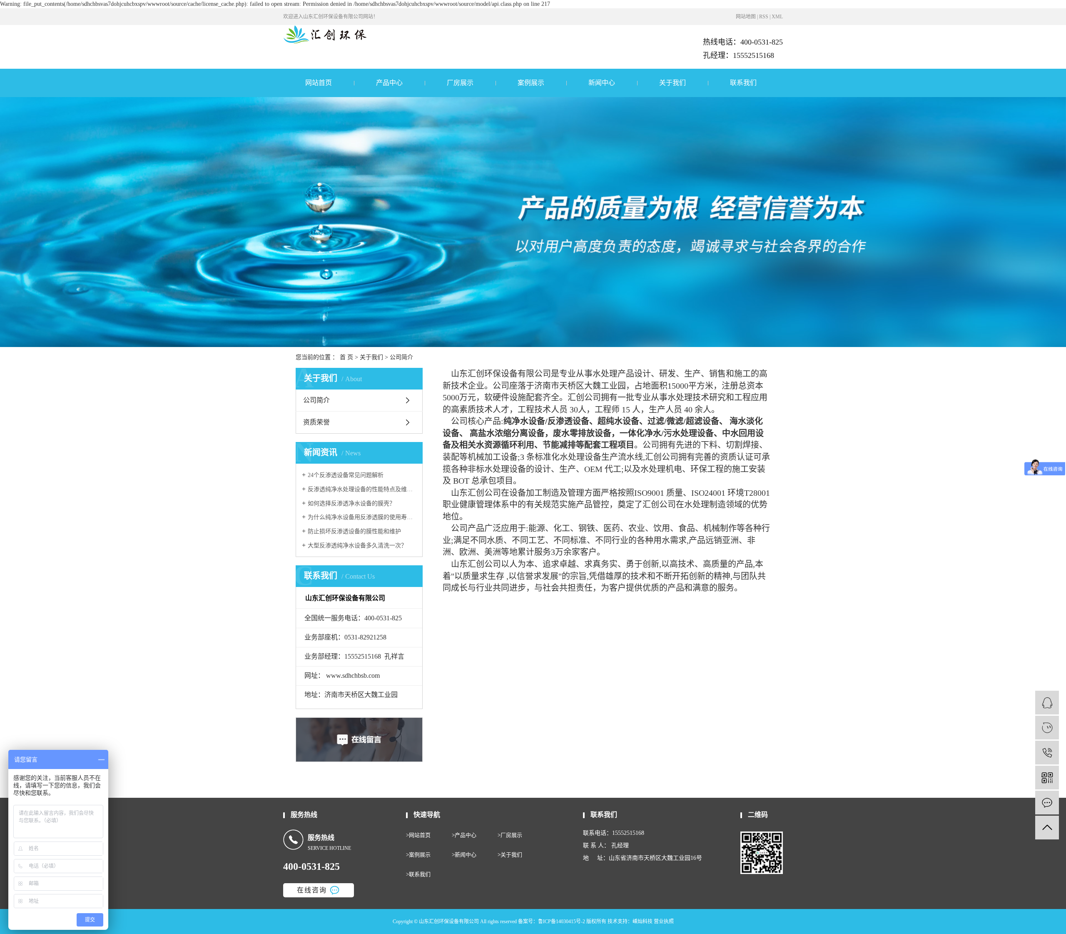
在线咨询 (312, 890)
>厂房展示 (510, 835)
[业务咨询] (1047, 702)
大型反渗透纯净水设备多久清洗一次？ (357, 545)
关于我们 (672, 82)
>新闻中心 (464, 855)
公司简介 (316, 400)
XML (777, 17)
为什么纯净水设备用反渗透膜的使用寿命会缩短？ (362, 517)
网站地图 (746, 17)
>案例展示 (418, 855)
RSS (763, 17)
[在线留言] (1047, 802)
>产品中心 (464, 835)
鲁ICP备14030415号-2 (561, 921)
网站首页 (318, 82)
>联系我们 (418, 874)
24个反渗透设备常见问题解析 (346, 475)
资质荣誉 (316, 422)
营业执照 (664, 921)
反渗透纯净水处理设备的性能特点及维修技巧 (362, 489)
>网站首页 (418, 835)
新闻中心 (601, 82)
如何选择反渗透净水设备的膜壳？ (351, 503)
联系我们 (743, 82)
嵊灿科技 (643, 921)
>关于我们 (510, 855)
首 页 (346, 357)
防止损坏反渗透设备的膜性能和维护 (354, 531)
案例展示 (531, 82)
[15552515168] (1047, 752)
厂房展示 (460, 82)
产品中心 (389, 82)
